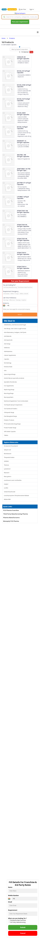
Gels (5, 370)
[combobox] (20, 17)
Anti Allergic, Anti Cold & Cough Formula (15, 328)
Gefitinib (6, 461)
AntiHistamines (8, 351)
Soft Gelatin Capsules (10, 431)
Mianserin (6, 472)
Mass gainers (7, 476)
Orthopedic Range (9, 412)
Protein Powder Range (10, 428)
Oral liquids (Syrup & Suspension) (13, 405)
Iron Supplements (9, 386)
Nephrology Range (9, 389)
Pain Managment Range (10, 416)
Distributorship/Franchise (18, 920)
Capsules (6, 359)
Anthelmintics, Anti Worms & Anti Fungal (15, 325)
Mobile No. (6, 303)
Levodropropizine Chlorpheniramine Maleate (16, 495)
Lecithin (6, 488)
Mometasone (7, 453)
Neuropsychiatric (8, 397)
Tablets (6, 435)
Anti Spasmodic (8, 340)
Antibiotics (7, 347)
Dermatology (7, 363)
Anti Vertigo (7, 344)
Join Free (23, 9)
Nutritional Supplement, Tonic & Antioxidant (16, 401)
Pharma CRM (12, 9)
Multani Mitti (7, 499)
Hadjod (6, 484)
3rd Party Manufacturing (17, 922)
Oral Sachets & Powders (10, 408)
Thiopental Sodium (9, 457)
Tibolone (6, 465)
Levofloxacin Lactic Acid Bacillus (12, 480)
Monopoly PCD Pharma (11, 521)
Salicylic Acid (7, 450)
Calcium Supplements (10, 355)
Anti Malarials (7, 336)
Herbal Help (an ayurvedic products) (14, 378)
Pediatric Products (9, 420)
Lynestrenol (7, 469)
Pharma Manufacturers (11, 517)
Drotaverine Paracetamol (11, 446)
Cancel (22, 933)
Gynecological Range (9, 374)
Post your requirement (20, 22)
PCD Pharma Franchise (11, 510)
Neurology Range (8, 393)
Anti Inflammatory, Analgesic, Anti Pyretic (15, 332)
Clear (31, 52)
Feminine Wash (8, 367)
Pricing (4, 9)
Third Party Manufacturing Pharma (15, 514)
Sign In (32, 9)
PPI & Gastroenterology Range (12, 424)
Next (20, 314)
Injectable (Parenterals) (10, 382)
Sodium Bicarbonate (9, 492)
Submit (22, 927)
